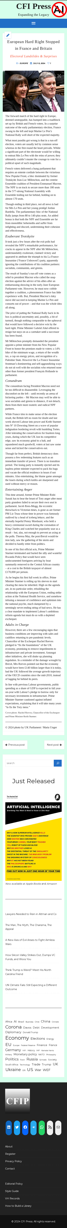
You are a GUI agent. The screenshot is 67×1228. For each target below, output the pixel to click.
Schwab (43, 1060)
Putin (22, 1060)
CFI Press (33, 6)
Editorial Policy (14, 1183)
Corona (13, 1027)
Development (50, 1027)
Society (52, 1059)
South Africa (11, 1064)
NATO (41, 1054)
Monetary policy (25, 1054)
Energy (50, 1039)
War (38, 1070)
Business (29, 1022)
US (30, 1069)
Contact (10, 1168)
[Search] (58, 763)
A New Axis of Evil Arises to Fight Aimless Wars (30, 942)
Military (8, 1055)
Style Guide (12, 1191)
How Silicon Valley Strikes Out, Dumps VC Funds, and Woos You (30, 957)
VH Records (12, 1198)
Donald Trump (30, 1032)
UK (55, 1064)
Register (10, 1153)
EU (8, 1044)
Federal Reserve (28, 1045)
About (9, 1146)
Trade (36, 1064)
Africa (8, 1021)
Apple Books (33, 883)
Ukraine (13, 1069)
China (45, 1021)
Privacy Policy (13, 1161)
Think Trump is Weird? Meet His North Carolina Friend (28, 972)
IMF (38, 1050)
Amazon (52, 883)
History (31, 1050)
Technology (25, 1065)
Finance (42, 1045)
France (53, 1045)
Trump (46, 1064)
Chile (37, 1022)
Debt (36, 1027)
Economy (17, 1038)
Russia (32, 1059)
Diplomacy (13, 1032)
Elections (38, 1039)
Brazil (21, 1021)
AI (15, 1021)
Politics (12, 1059)
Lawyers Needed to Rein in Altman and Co (31, 914)
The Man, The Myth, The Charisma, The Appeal (28, 927)
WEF (46, 1070)
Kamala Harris (47, 1050)
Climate (55, 1022)
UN (23, 1070)
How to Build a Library (18, 1205)
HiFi (24, 1050)
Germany (13, 1050)
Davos (27, 1027)
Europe (24, 63)
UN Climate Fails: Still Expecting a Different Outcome (31, 987)
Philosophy (51, 1055)
